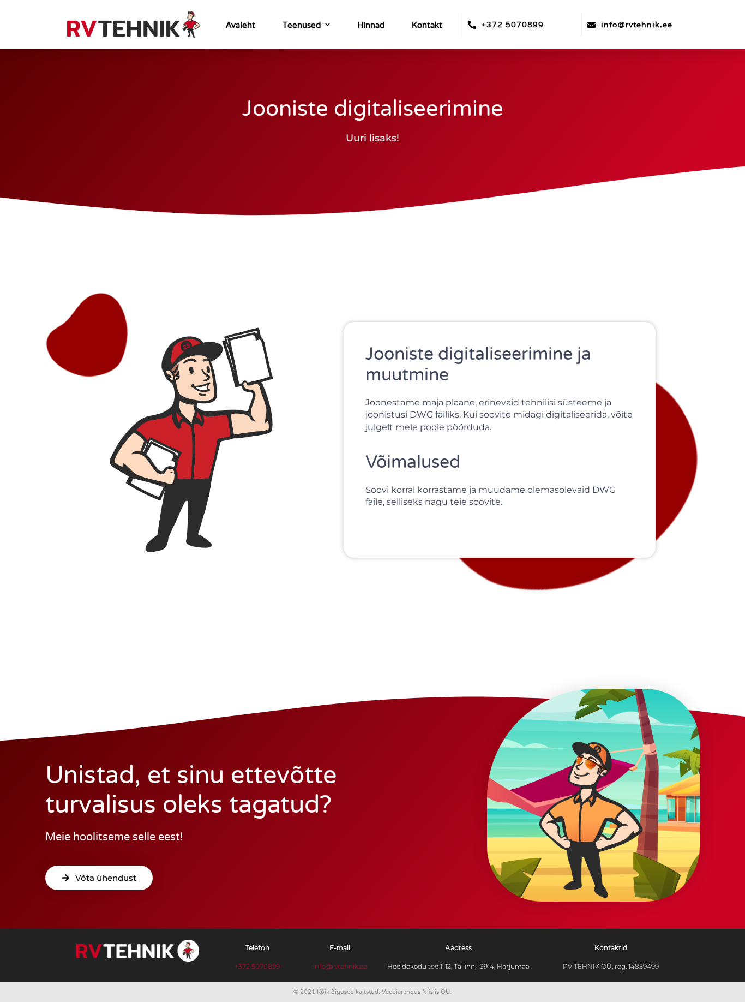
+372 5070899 (513, 24)
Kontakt (427, 25)
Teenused (302, 25)
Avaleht (240, 25)
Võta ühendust (105, 878)
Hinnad (370, 25)
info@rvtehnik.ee (636, 24)
